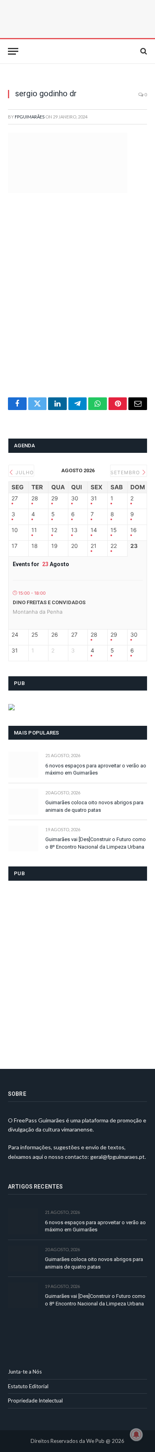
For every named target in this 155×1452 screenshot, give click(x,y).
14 (94, 530)
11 (34, 530)
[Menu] (13, 51)
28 (34, 498)
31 (94, 498)
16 (133, 530)
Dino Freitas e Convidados (49, 602)
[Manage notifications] (136, 1434)
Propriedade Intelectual (35, 1400)
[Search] (143, 51)
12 (54, 530)
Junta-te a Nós (25, 1371)
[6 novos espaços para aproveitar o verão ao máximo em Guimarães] (23, 764)
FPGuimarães (30, 116)
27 (15, 498)
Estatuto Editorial (28, 1386)
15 (113, 530)
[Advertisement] (77, 304)
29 (54, 498)
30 (74, 498)
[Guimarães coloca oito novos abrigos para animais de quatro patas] (23, 802)
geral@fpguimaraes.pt (117, 1156)
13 (74, 530)
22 (113, 546)
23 (134, 546)
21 (94, 546)
